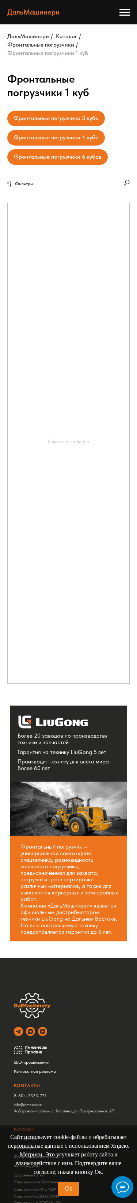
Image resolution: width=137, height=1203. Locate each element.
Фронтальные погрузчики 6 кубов (58, 156)
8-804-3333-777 (30, 1095)
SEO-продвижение (31, 1062)
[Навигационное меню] (124, 12)
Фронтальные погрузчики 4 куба (56, 137)
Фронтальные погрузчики (40, 44)
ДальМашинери (28, 36)
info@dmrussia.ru (28, 1104)
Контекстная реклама (35, 1071)
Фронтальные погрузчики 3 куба (56, 118)
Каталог (66, 36)
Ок (68, 1189)
